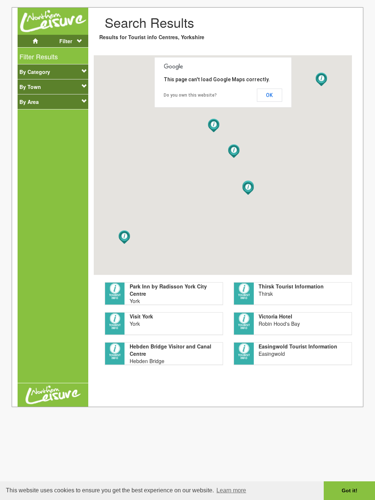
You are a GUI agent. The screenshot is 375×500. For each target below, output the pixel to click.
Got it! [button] (349, 490)
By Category (34, 71)
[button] (248, 188)
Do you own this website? (190, 95)
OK (269, 95)
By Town (30, 86)
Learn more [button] (231, 490)
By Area (29, 101)
